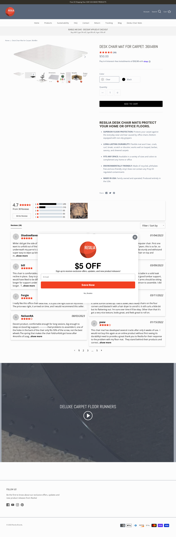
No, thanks (88, 293)
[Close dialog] (135, 237)
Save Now (88, 285)
